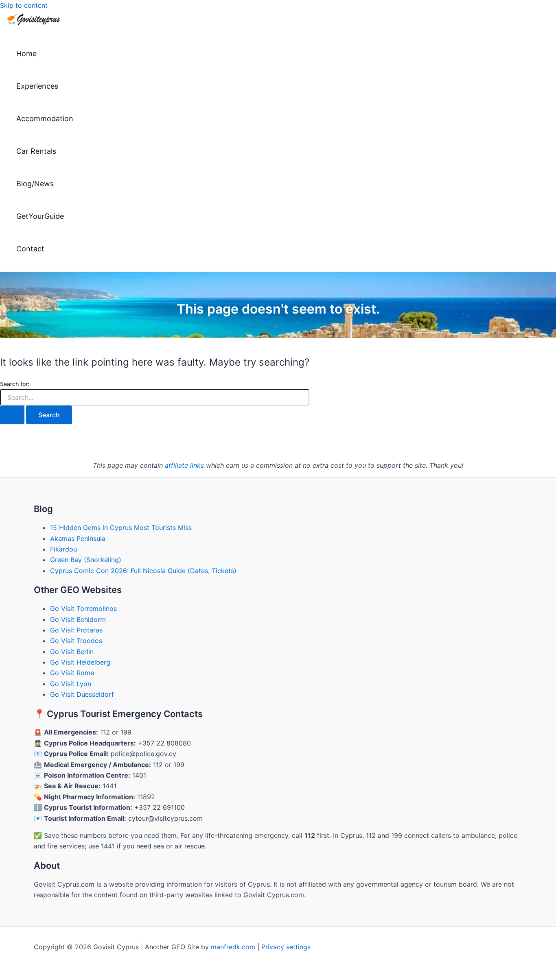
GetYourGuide (40, 216)
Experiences (37, 86)
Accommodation (44, 118)
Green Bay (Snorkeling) (85, 560)
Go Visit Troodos (76, 641)
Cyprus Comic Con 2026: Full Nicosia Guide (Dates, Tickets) (143, 571)
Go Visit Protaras (76, 630)
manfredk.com (233, 947)
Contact (30, 248)
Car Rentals (36, 151)
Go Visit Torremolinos (83, 608)
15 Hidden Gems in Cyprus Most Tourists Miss (121, 527)
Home (26, 53)
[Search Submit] (12, 414)
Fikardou (63, 549)
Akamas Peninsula (77, 538)
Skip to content (24, 5)
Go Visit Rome (72, 673)
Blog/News (35, 183)
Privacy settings (286, 947)
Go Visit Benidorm (78, 619)
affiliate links (184, 465)
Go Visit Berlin (72, 651)
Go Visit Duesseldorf (82, 694)
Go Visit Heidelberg (80, 662)
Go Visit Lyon (70, 684)
